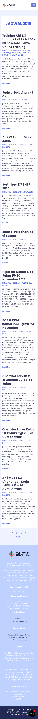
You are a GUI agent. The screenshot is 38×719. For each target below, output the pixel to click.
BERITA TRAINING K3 (9, 50)
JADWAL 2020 (26, 53)
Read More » (6, 83)
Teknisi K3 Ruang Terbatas (19, 608)
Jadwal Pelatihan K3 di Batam (17, 234)
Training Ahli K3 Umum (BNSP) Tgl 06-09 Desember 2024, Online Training (18, 41)
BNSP (20, 50)
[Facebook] (15, 592)
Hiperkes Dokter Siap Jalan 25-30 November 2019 (18, 275)
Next (19, 537)
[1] (32, 715)
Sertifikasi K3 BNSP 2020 (16, 186)
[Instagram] (19, 592)
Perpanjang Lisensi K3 (19, 603)
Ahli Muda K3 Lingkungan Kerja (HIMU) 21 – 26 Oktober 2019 (15, 483)
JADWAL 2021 (7, 55)
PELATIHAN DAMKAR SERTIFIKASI (19, 606)
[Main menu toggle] (33, 5)
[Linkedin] (23, 592)
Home (19, 601)
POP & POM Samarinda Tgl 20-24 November (18, 324)
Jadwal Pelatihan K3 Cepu (17, 94)
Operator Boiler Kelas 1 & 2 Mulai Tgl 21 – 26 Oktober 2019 (18, 433)
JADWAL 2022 (18, 55)
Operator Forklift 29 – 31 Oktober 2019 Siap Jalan (18, 380)
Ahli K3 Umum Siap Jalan (16, 139)
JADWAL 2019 (15, 53)
